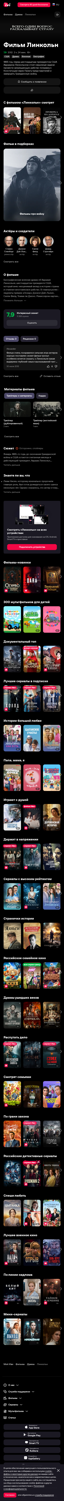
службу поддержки (44, 1495)
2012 (10, 52)
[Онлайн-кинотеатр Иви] (8, 5)
